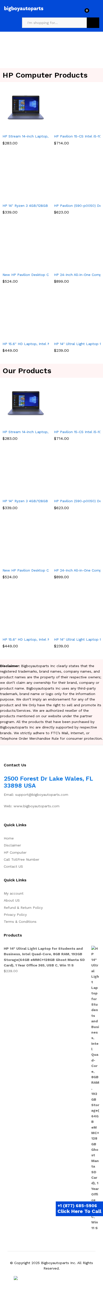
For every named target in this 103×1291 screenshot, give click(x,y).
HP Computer (15, 852)
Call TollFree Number (21, 859)
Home (9, 838)
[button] (20, 128)
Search (93, 22)
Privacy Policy (15, 915)
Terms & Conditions (20, 922)
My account (14, 893)
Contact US (13, 866)
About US (12, 900)
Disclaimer (12, 845)
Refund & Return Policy (23, 908)
